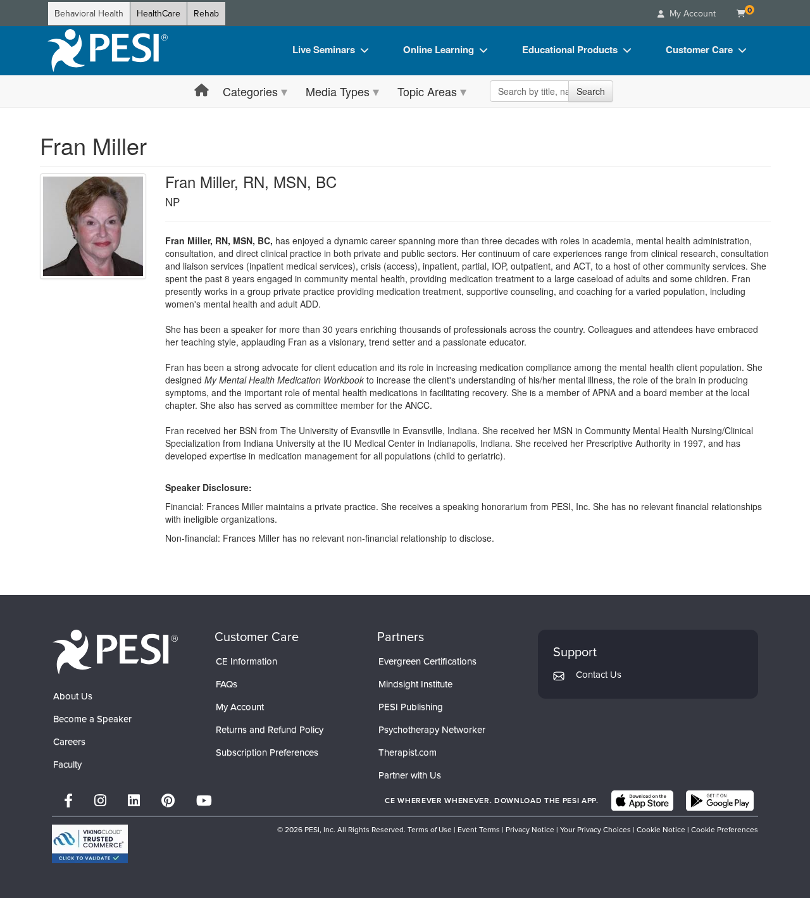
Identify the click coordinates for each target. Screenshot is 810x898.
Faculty (67, 764)
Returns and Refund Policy (269, 730)
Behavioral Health (88, 13)
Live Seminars (323, 49)
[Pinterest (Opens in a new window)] (168, 800)
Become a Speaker (92, 719)
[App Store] (642, 800)
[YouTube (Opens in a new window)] (204, 800)
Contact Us (598, 675)
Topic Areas (427, 91)
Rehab (206, 13)
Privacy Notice (530, 829)
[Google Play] (720, 800)
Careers (69, 742)
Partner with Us (409, 775)
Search (590, 91)
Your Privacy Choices (595, 829)
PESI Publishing (410, 707)
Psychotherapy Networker (431, 730)
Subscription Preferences (267, 752)
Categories (250, 91)
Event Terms (479, 829)
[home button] (201, 91)
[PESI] (115, 651)
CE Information (246, 661)
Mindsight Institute (415, 684)
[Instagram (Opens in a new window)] (100, 800)
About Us (72, 696)
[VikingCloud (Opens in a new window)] (90, 844)
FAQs (226, 684)
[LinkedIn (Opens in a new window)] (134, 800)
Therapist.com (407, 752)
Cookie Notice (661, 829)
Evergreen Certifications (427, 661)
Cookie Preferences (724, 829)
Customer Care (699, 49)
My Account (240, 707)
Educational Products (570, 49)
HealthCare (158, 13)
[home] (107, 50)
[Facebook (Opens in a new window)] (68, 800)
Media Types (338, 91)
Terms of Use (430, 829)
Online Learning (438, 49)
